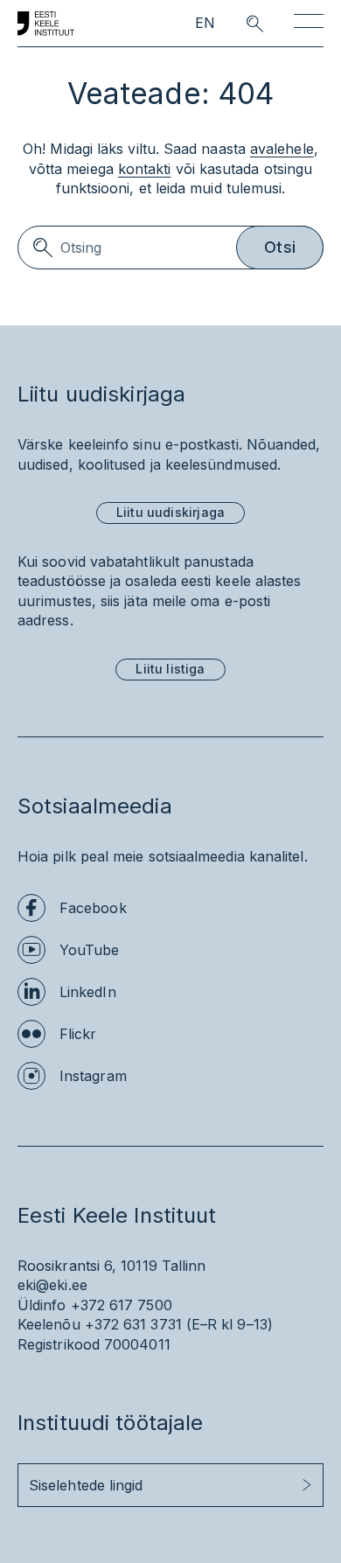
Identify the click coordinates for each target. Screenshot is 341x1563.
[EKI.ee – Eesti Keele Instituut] (45, 23)
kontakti (144, 169)
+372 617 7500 (121, 1305)
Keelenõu (48, 1324)
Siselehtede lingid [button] (86, 1485)
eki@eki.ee (52, 1285)
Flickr (77, 1034)
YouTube (89, 950)
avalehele (282, 148)
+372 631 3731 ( (138, 1324)
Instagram (93, 1076)
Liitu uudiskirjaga (170, 512)
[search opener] (239, 23)
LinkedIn (87, 992)
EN (205, 23)
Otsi (280, 247)
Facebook (93, 908)
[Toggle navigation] (309, 24)
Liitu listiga (170, 668)
